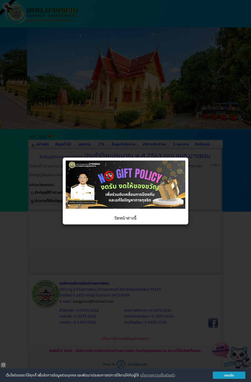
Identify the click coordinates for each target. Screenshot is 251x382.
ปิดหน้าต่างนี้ (125, 218)
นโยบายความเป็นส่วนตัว (157, 375)
